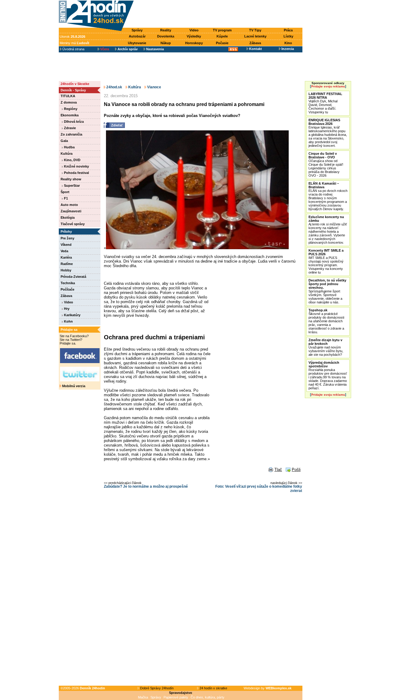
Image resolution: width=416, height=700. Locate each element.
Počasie (222, 43)
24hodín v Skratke (75, 84)
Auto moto (69, 205)
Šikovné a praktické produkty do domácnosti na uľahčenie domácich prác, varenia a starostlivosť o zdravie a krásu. (326, 321)
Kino (288, 43)
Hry (66, 308)
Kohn (68, 321)
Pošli (296, 469)
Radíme (67, 264)
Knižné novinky (76, 166)
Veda (64, 251)
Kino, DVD (71, 160)
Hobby (66, 270)
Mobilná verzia (73, 386)
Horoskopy (194, 43)
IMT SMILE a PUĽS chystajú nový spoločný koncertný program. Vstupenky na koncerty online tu (326, 261)
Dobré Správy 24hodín (156, 688)
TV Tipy (255, 30)
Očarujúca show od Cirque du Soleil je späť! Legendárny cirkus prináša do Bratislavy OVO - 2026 (325, 164)
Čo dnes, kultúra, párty (207, 697)
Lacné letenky (255, 36)
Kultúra (66, 153)
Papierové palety (176, 697)
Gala (64, 141)
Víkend (66, 244)
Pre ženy (67, 238)
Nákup (165, 43)
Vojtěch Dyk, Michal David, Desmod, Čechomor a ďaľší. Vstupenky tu (325, 103)
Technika (68, 283)
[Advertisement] (219, 14)
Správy (137, 30)
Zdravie (69, 128)
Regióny (70, 109)
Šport (65, 192)
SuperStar (71, 185)
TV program (222, 30)
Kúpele (222, 36)
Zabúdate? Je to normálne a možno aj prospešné (146, 486)
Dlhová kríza (73, 121)
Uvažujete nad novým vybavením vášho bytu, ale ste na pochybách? (325, 347)
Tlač (278, 469)
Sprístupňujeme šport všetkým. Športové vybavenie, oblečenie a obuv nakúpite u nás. (327, 291)
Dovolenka (165, 36)
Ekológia (68, 217)
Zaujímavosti (71, 211)
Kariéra (66, 257)
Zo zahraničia (71, 134)
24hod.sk (113, 87)
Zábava (255, 43)
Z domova (69, 102)
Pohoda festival (76, 173)
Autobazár (137, 36)
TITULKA (68, 96)
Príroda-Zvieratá (73, 276)
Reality (165, 30)
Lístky (288, 36)
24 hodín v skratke (213, 688)
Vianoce (153, 87)
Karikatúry (71, 315)
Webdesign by (267, 688)
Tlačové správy (73, 224)
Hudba (69, 147)
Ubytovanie (137, 43)
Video (194, 30)
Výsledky (194, 36)
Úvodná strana (73, 49)
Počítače (67, 289)
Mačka (143, 697)
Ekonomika (70, 115)
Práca (288, 30)
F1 (65, 198)
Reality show (71, 179)
